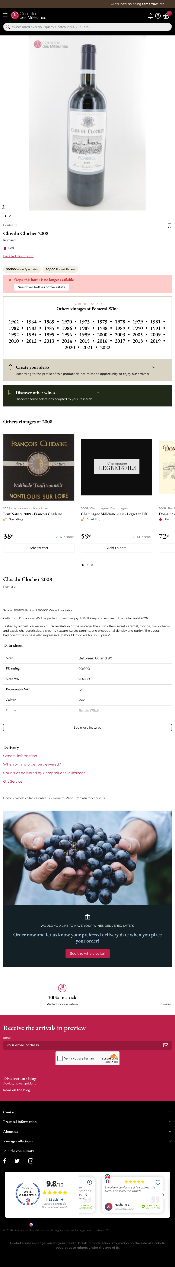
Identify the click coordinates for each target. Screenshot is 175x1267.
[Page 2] (87, 565)
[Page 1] (83, 565)
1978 (123, 321)
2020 (73, 347)
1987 (87, 328)
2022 (105, 347)
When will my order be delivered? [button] (32, 764)
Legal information (91, 1230)
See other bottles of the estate (42, 287)
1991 (157, 328)
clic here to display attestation (126, 1224)
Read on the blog (16, 1090)
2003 (123, 334)
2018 (141, 341)
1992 (17, 334)
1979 (141, 321)
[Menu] (5, 14)
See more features (87, 727)
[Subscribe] (165, 1045)
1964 (34, 321)
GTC (108, 1230)
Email (7, 1037)
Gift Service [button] (12, 781)
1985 (52, 328)
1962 (17, 321)
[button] (62, 995)
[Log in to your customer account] (158, 16)
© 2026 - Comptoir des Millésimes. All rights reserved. (40, 1230)
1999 (87, 334)
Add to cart (38, 548)
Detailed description (18, 256)
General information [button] (20, 756)
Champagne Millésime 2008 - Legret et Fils (114, 513)
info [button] (161, 4)
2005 (141, 334)
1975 (105, 321)
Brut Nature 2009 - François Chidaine (32, 513)
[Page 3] (92, 565)
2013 (52, 341)
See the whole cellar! (87, 953)
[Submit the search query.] (8, 27)
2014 (70, 341)
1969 (52, 321)
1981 (157, 321)
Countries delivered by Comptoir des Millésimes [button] (44, 773)
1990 (141, 328)
